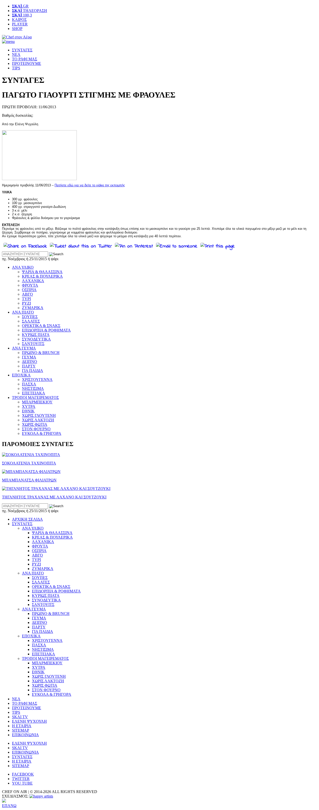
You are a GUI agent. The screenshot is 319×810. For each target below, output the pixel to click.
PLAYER (20, 24)
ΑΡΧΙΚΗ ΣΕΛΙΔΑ (27, 519)
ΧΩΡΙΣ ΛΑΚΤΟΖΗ (38, 420)
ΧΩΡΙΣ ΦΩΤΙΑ (34, 424)
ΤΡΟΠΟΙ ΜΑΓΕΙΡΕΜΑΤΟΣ (35, 397)
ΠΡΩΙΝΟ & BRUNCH (41, 352)
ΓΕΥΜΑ (29, 357)
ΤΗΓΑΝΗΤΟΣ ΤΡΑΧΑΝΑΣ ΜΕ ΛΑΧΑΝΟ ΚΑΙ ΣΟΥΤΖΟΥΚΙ (54, 497)
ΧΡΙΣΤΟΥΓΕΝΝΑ (37, 379)
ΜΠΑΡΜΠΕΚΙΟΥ (37, 402)
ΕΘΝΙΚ (28, 411)
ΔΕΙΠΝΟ (29, 361)
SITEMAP (20, 730)
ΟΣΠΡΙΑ (29, 290)
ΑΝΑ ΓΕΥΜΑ (24, 348)
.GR (20, 6)
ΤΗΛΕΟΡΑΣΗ (29, 10)
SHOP (17, 28)
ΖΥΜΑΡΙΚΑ (32, 308)
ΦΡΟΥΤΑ (30, 285)
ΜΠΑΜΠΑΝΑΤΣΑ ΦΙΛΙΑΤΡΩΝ (29, 480)
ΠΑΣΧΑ (29, 384)
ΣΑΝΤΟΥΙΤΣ (33, 344)
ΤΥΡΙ (26, 299)
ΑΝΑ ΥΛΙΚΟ (23, 267)
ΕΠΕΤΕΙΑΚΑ (33, 393)
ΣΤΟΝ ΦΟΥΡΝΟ (36, 429)
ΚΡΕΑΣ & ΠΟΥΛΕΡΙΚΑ (42, 276)
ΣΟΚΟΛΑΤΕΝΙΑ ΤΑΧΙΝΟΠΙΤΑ (29, 463)
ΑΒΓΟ (27, 294)
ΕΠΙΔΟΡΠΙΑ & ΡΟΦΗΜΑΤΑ (46, 330)
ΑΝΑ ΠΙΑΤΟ (23, 312)
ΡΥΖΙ (26, 303)
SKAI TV (20, 717)
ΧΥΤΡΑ (28, 406)
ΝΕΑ (16, 54)
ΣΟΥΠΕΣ (30, 317)
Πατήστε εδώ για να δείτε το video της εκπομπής (90, 185)
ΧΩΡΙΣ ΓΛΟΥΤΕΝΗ (39, 415)
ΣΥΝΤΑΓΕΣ (22, 50)
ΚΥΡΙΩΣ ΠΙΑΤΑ (36, 335)
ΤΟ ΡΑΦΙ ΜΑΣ (24, 59)
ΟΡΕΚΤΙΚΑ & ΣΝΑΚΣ (41, 326)
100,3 (22, 15)
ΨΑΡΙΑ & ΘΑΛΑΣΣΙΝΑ (42, 272)
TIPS (16, 68)
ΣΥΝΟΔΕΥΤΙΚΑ (36, 339)
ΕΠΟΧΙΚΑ (21, 375)
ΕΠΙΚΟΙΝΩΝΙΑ (25, 735)
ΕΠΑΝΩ (9, 806)
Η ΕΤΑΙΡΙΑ (21, 726)
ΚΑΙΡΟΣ (19, 19)
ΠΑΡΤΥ (29, 366)
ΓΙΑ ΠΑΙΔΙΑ (32, 370)
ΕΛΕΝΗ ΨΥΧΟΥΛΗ (29, 721)
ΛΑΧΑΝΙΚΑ (33, 281)
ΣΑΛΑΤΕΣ (31, 321)
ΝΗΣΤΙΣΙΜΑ (33, 388)
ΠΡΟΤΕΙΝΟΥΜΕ (26, 63)
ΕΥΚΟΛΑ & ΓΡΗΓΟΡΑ (41, 433)
